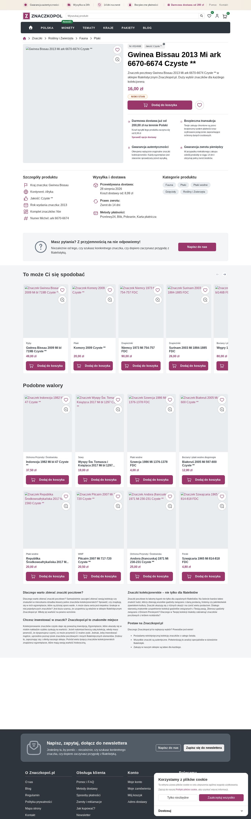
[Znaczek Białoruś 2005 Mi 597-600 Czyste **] (203, 423)
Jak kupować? (85, 808)
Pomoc (213, 4)
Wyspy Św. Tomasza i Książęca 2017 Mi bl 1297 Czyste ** (95, 463)
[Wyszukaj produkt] (202, 16)
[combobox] (132, 16)
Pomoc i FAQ (85, 782)
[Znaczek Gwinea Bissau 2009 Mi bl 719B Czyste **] (45, 311)
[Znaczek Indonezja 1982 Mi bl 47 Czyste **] (47, 423)
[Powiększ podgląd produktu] (117, 59)
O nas (29, 782)
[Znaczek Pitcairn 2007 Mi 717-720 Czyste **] (99, 520)
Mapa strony (33, 808)
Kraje (108, 28)
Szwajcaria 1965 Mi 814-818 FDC (201, 560)
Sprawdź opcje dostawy (144, 137)
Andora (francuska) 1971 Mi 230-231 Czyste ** (149, 560)
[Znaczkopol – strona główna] (42, 16)
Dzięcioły (171, 191)
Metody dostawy (87, 788)
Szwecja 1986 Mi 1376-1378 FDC (149, 463)
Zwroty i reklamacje (89, 802)
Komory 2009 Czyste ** (89, 348)
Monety (68, 28)
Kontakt (223, 4)
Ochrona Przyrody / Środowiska (42, 457)
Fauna (83, 38)
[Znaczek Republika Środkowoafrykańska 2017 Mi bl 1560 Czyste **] (47, 520)
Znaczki (37, 38)
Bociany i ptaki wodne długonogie (199, 457)
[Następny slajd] (224, 274)
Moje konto (135, 782)
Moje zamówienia (139, 788)
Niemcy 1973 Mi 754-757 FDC (138, 349)
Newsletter (83, 815)
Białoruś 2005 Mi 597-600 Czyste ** (199, 463)
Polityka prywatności (38, 802)
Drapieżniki (127, 343)
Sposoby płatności (88, 795)
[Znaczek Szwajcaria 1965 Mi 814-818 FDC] (203, 520)
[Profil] (217, 16)
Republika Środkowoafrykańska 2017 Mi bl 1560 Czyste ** (46, 560)
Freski (185, 553)
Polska (47, 28)
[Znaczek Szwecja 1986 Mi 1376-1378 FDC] (151, 423)
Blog (147, 28)
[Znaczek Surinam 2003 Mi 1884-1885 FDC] (188, 311)
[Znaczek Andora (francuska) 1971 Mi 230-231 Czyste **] (151, 520)
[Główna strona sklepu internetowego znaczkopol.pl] (24, 38)
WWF (80, 553)
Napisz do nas (197, 247)
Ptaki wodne (200, 185)
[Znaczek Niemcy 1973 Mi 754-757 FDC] (141, 311)
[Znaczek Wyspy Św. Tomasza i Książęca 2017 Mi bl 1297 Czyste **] (99, 423)
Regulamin (32, 795)
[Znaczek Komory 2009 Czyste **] (93, 311)
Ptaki (97, 38)
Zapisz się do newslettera (204, 748)
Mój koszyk (135, 795)
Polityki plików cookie (186, 789)
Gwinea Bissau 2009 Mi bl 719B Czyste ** (43, 349)
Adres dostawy (137, 802)
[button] (164, 44)
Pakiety (128, 28)
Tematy (89, 28)
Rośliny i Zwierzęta (60, 38)
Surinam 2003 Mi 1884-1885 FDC (188, 349)
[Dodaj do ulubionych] (117, 49)
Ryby (28, 343)
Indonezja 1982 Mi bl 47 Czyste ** (47, 463)
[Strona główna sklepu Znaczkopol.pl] (31, 27)
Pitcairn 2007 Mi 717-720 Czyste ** (95, 560)
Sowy (81, 457)
